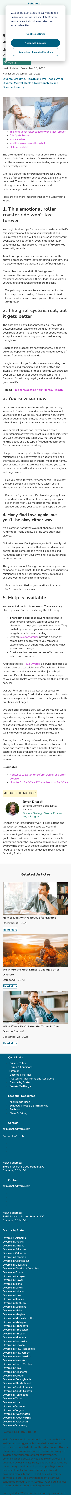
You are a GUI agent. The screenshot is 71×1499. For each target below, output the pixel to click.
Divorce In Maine (13, 1310)
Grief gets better (20, 135)
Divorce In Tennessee (15, 1395)
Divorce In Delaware (15, 1265)
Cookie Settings (20, 1086)
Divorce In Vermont (14, 1406)
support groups (29, 637)
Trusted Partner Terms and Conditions (31, 1079)
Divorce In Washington (16, 1414)
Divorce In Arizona (13, 1245)
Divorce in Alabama (14, 1238)
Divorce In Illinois (13, 1288)
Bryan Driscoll (33, 802)
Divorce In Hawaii (13, 1280)
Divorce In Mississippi (15, 1330)
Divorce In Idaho (12, 1284)
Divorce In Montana (14, 1337)
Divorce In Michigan (14, 1322)
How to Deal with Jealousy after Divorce (29, 918)
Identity (19, 87)
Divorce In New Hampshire (19, 1349)
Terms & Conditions (21, 1067)
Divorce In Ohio (12, 1368)
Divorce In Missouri (14, 1333)
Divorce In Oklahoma (15, 1372)
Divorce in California (14, 1253)
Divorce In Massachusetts (18, 1318)
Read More (10, 930)
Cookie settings (35, 33)
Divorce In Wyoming (15, 1425)
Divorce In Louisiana (14, 1307)
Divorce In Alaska (13, 1242)
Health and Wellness (41, 79)
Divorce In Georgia (14, 1276)
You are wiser (18, 139)
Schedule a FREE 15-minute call (28, 1106)
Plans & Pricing (18, 1113)
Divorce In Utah (12, 1402)
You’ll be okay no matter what (27, 143)
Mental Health (23, 83)
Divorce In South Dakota (17, 1391)
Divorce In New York (15, 1360)
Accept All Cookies (35, 42)
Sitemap (14, 1071)
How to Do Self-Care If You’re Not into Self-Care (39, 782)
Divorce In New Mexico (17, 1356)
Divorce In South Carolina (18, 1387)
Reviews (14, 1109)
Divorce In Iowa (12, 1295)
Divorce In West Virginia (17, 1418)
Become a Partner (20, 1075)
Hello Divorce (31, 664)
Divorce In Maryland (14, 1314)
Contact (13, 1123)
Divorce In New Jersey (16, 1353)
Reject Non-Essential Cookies (35, 51)
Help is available (19, 147)
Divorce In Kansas (13, 1299)
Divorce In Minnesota (15, 1326)
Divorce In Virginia (13, 1410)
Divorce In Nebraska (15, 1341)
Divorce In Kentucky (14, 1303)
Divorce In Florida (13, 1272)
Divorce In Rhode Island (17, 1383)
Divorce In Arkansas (15, 1249)
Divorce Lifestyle (14, 79)
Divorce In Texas (12, 1398)
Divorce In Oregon (13, 1376)
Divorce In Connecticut (16, 1261)
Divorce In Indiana (13, 1291)
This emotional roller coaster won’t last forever (37, 132)
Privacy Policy (17, 1063)
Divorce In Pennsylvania (17, 1379)
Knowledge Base (19, 1102)
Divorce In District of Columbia (21, 1268)
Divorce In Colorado (14, 1257)
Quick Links (15, 1057)
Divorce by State (19, 1082)
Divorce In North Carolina (17, 1364)
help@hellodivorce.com (16, 1129)
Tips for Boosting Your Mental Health (38, 390)
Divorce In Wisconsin (15, 1421)
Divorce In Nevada (14, 1345)
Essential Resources (21, 1096)
